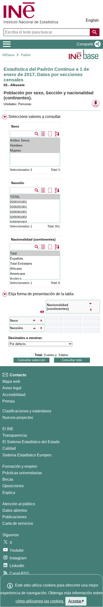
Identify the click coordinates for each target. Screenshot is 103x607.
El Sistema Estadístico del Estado (31, 442)
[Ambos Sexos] (35, 140)
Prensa (8, 401)
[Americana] (35, 273)
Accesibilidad (13, 395)
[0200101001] (35, 201)
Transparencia (14, 435)
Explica (8, 493)
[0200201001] (35, 207)
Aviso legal (11, 388)
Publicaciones (14, 517)
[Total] (35, 253)
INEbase (8, 55)
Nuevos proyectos (17, 417)
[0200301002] (35, 217)
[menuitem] (51, 201)
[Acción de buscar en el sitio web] (94, 32)
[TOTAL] (35, 196)
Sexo (15, 126)
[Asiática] (35, 278)
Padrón (26, 55)
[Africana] (35, 268)
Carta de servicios (17, 523)
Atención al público (18, 504)
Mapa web (11, 381)
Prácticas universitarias (22, 473)
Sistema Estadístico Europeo (27, 455)
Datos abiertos (14, 510)
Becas (7, 479)
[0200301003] (35, 222)
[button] (88, 44)
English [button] (92, 20)
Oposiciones (13, 486)
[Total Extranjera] (35, 263)
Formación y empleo (19, 466)
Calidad (9, 448)
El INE (7, 429)
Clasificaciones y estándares (26, 411)
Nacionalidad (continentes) (33, 239)
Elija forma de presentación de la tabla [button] (41, 294)
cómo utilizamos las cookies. (40, 601)
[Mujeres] (35, 150)
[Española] (35, 258)
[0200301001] (35, 212)
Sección (17, 183)
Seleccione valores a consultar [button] (34, 117)
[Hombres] (35, 145)
